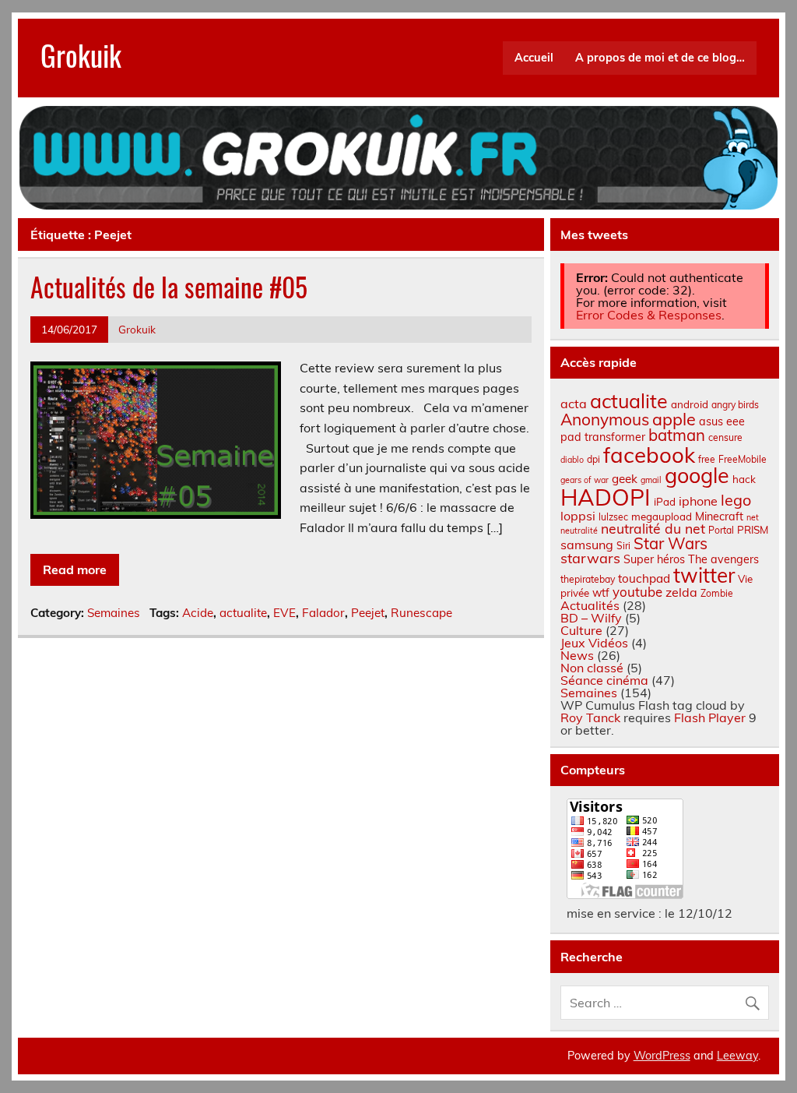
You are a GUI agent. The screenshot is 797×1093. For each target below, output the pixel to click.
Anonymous (604, 419)
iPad (665, 501)
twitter (704, 575)
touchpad (644, 578)
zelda (681, 592)
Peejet (367, 612)
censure (725, 437)
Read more (75, 569)
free (706, 459)
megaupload (661, 516)
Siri (623, 546)
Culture (581, 630)
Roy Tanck (590, 717)
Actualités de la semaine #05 (168, 286)
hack (744, 479)
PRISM (752, 530)
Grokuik (80, 54)
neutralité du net (653, 528)
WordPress (662, 1056)
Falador (323, 612)
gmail (651, 479)
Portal (721, 530)
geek (624, 478)
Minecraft (719, 516)
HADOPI (605, 497)
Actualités (590, 605)
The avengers (723, 559)
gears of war (584, 479)
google (697, 475)
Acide (197, 612)
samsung (586, 544)
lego (736, 499)
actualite (243, 612)
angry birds (735, 405)
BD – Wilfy (591, 618)
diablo (572, 459)
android (689, 404)
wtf (600, 593)
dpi (593, 459)
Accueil (533, 58)
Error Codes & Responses (649, 315)
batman (676, 435)
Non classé (591, 667)
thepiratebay (587, 579)
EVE (284, 612)
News (577, 655)
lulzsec (613, 517)
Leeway (737, 1056)
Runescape (421, 612)
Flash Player (710, 717)
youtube (637, 592)
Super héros (654, 559)
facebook (649, 454)
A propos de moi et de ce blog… (660, 58)
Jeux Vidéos (594, 643)
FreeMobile (742, 459)
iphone (698, 501)
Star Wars (670, 543)
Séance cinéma (604, 680)
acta (573, 403)
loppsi (577, 516)
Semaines (113, 612)
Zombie (716, 593)
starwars (590, 558)
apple (674, 418)
